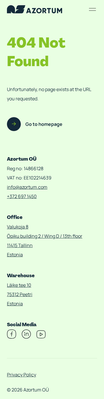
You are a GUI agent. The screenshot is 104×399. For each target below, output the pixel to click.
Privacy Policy (21, 374)
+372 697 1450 (22, 196)
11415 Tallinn (20, 245)
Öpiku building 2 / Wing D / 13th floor (44, 236)
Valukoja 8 (17, 227)
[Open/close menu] (92, 9)
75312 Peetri (19, 294)
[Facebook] (11, 337)
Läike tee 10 (19, 285)
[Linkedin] (26, 337)
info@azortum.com (27, 187)
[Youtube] (41, 337)
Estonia (15, 254)
